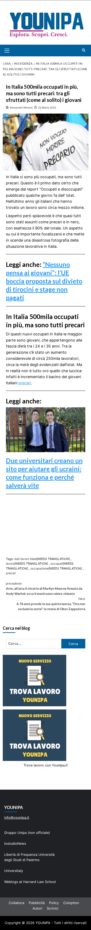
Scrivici (52, 908)
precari (11, 573)
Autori (37, 908)
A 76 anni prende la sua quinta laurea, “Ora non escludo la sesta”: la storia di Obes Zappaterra (51, 604)
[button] (12, 50)
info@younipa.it (16, 817)
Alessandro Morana (21, 107)
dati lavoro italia (25, 559)
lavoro (10, 563)
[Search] (83, 50)
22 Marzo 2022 (47, 107)
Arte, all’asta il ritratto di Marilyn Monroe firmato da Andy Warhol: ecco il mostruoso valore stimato (44, 588)
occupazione (39, 568)
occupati (57, 563)
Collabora (16, 903)
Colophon (71, 903)
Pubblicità (37, 903)
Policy (54, 903)
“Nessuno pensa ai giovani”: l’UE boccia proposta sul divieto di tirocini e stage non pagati (44, 281)
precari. (25, 383)
